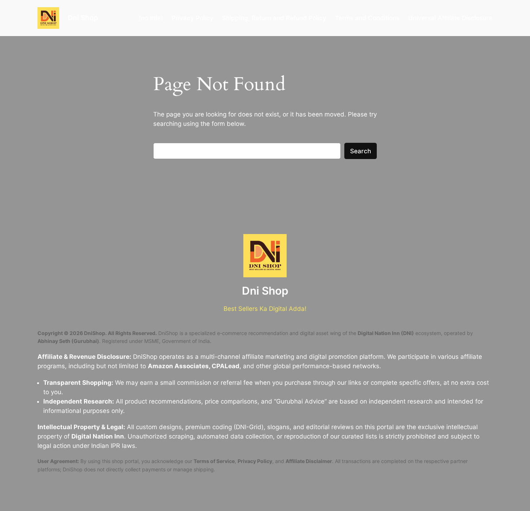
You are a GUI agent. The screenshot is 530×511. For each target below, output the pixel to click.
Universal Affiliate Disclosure (450, 18)
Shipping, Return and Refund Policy (274, 18)
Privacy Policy (192, 18)
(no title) (151, 18)
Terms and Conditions (367, 18)
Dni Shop (83, 17)
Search (360, 151)
